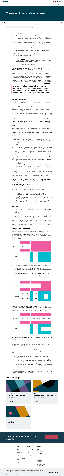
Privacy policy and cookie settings (41, 451)
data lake (23, 58)
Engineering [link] (28, 4)
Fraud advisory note (41, 467)
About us (18, 449)
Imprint (38, 449)
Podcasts (29, 455)
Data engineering (10, 27)
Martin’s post (47, 82)
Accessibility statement (42, 453)
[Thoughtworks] (5, 1)
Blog (32, 27)
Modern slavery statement (40, 455)
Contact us (19, 462)
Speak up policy (40, 463)
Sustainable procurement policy (41, 461)
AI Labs (18, 455)
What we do (19, 450)
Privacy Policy (26, 474)
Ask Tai (61, 4)
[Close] (62, 470)
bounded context (15, 69)
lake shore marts (35, 68)
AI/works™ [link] (10, 4)
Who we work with (20, 453)
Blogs (28, 452)
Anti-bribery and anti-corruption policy (41, 465)
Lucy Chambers (24, 31)
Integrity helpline (40, 458)
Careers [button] (33, 4)
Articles (28, 450)
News (18, 456)
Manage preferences (53, 472)
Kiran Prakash (16, 31)
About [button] (37, 4)
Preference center (30, 449)
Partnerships (19, 452)
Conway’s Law (18, 110)
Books (28, 453)
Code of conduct (40, 457)
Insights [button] (22, 4)
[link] (51, 437)
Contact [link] (41, 4)
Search (55, 4)
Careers (18, 460)
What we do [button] (4, 4)
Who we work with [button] (16, 4)
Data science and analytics (22, 27)
